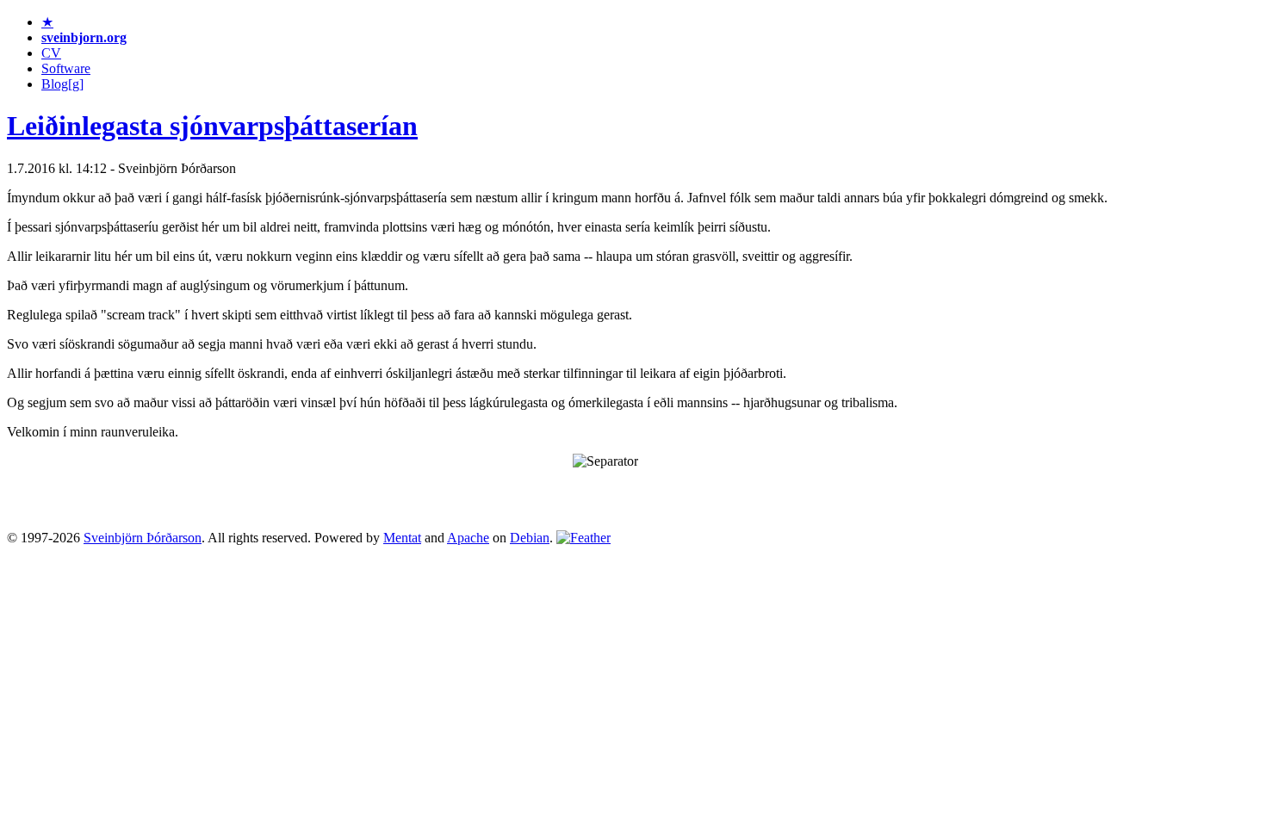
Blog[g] (62, 84)
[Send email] (583, 537)
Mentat (402, 537)
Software (65, 68)
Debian (529, 537)
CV (51, 53)
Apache (468, 537)
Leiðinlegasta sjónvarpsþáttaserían (212, 125)
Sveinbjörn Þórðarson (143, 537)
